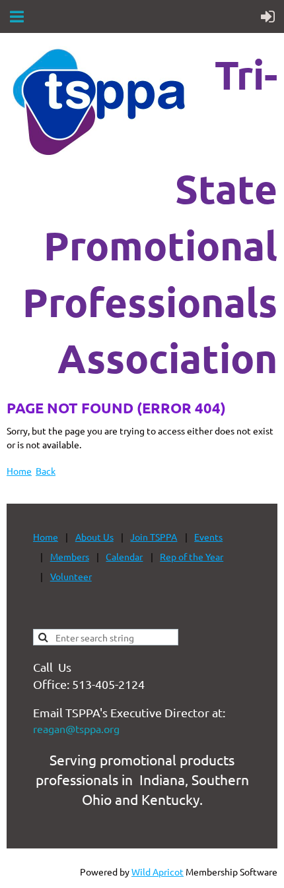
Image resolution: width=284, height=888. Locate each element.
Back (45, 471)
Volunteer (71, 576)
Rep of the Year (191, 556)
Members (69, 556)
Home (19, 471)
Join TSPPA (153, 537)
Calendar (124, 556)
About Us (94, 537)
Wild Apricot (157, 871)
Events (208, 537)
